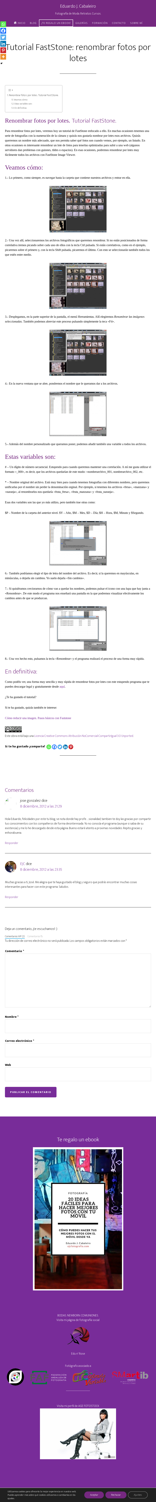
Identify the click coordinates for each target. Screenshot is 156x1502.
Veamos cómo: (21, 100)
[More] (3, 57)
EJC (22, 864)
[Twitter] (59, 747)
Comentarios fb (35, 936)
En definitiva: (20, 108)
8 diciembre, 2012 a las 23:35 (41, 869)
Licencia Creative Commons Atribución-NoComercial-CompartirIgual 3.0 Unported (83, 736)
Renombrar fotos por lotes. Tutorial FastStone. (33, 95)
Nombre (11, 1017)
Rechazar (116, 1495)
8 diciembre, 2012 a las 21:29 (41, 806)
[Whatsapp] (48, 747)
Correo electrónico (19, 1041)
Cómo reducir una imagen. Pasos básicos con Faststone (38, 718)
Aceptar (94, 1495)
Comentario (14, 951)
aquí (62, 686)
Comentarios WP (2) (15, 937)
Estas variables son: (23, 104)
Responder (11, 843)
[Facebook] (54, 747)
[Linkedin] (65, 747)
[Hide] (1, 63)
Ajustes (138, 1495)
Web (8, 1065)
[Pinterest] (70, 747)
